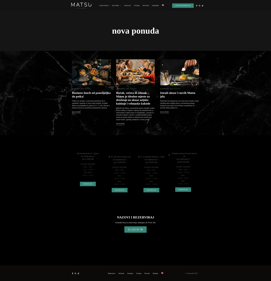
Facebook (196, 5)
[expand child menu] (120, 4)
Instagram (199, 5)
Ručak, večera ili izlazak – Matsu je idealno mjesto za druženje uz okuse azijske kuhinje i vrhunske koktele (133, 98)
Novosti (87, 89)
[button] (183, 5)
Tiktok (202, 5)
